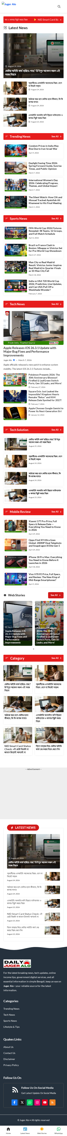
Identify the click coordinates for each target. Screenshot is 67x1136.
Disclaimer (9, 1059)
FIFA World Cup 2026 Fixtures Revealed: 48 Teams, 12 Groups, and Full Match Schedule (45, 231)
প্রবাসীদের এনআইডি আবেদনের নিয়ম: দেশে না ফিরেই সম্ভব (45, 84)
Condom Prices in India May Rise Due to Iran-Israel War (44, 147)
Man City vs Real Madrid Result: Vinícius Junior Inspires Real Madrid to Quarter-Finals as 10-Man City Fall (45, 266)
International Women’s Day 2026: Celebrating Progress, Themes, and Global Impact (43, 183)
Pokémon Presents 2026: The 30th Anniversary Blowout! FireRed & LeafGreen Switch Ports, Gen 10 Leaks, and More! (45, 379)
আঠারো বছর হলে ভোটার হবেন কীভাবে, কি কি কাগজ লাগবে (46, 100)
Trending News (11, 1008)
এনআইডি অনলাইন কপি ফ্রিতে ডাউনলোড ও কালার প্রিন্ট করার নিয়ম (46, 116)
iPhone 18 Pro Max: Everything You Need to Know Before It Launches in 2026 (45, 560)
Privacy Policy (11, 1065)
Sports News (10, 1020)
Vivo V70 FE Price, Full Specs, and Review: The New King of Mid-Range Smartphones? (44, 577)
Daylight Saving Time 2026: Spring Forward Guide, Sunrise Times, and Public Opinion (45, 166)
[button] (59, 6)
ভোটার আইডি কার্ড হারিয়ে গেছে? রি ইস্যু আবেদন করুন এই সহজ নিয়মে (44, 441)
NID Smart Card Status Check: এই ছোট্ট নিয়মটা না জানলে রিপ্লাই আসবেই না (17, 749)
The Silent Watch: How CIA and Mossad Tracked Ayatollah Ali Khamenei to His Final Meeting (45, 200)
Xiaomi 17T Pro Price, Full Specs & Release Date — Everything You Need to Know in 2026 (45, 525)
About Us (8, 1046)
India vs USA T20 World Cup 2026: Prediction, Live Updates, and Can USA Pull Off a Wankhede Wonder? (45, 285)
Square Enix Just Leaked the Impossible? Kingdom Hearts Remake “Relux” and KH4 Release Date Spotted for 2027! (45, 395)
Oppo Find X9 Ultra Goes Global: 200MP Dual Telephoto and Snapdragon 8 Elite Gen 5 (45, 543)
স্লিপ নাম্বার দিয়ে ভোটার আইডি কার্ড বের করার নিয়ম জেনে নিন (49, 747)
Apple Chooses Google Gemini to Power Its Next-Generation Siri (46, 410)
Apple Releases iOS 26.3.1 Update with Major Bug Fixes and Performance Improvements (29, 351)
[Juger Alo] (9, 6)
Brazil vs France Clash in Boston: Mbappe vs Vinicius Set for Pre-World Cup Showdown (45, 248)
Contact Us (9, 1053)
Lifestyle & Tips (11, 1026)
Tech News (9, 1014)
